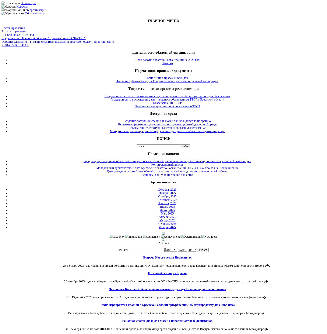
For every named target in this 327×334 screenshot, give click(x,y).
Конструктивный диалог (167, 164)
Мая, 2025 (167, 213)
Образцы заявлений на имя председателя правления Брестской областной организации (58, 41)
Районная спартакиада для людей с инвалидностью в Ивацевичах (167, 320)
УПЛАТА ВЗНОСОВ (15, 45)
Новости (22, 6)
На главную (28, 3)
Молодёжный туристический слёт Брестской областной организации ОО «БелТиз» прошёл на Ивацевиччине (167, 168)
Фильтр (203, 249)
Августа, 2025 (167, 203)
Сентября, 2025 (167, 199)
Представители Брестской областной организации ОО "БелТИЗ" (44, 38)
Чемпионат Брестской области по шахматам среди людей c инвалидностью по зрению (167, 289)
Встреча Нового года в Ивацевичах (167, 257)
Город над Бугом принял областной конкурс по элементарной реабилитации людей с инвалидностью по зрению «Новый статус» (167, 161)
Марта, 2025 (167, 220)
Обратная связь (35, 13)
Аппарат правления (14, 31)
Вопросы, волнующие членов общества (167, 174)
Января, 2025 (167, 227)
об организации (36, 10)
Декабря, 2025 (167, 189)
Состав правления (13, 28)
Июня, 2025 (167, 210)
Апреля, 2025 (167, 216)
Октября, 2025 (167, 196)
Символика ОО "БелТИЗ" (18, 34)
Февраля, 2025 (167, 223)
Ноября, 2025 (167, 193)
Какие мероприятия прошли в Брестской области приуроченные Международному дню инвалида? (167, 304)
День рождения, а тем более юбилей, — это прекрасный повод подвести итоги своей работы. (167, 171)
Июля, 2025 (167, 206)
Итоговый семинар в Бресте (167, 273)
